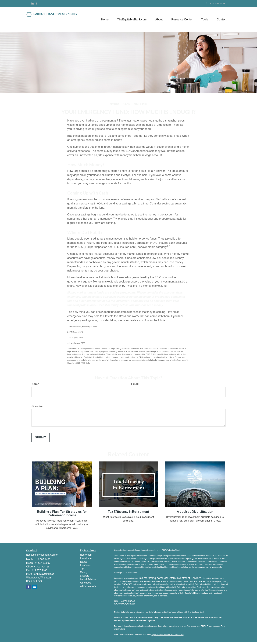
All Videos (85, 582)
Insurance (85, 565)
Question (37, 406)
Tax (82, 568)
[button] (132, 19)
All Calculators (88, 586)
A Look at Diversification (195, 511)
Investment (86, 558)
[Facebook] (36, 3)
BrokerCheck (175, 550)
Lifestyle (84, 575)
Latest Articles (88, 579)
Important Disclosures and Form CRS (168, 634)
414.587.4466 (218, 3)
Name (35, 384)
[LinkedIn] (32, 3)
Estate (83, 561)
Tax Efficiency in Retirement (128, 511)
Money (84, 572)
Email (134, 384)
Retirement (86, 554)
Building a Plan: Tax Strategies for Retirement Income (62, 513)
